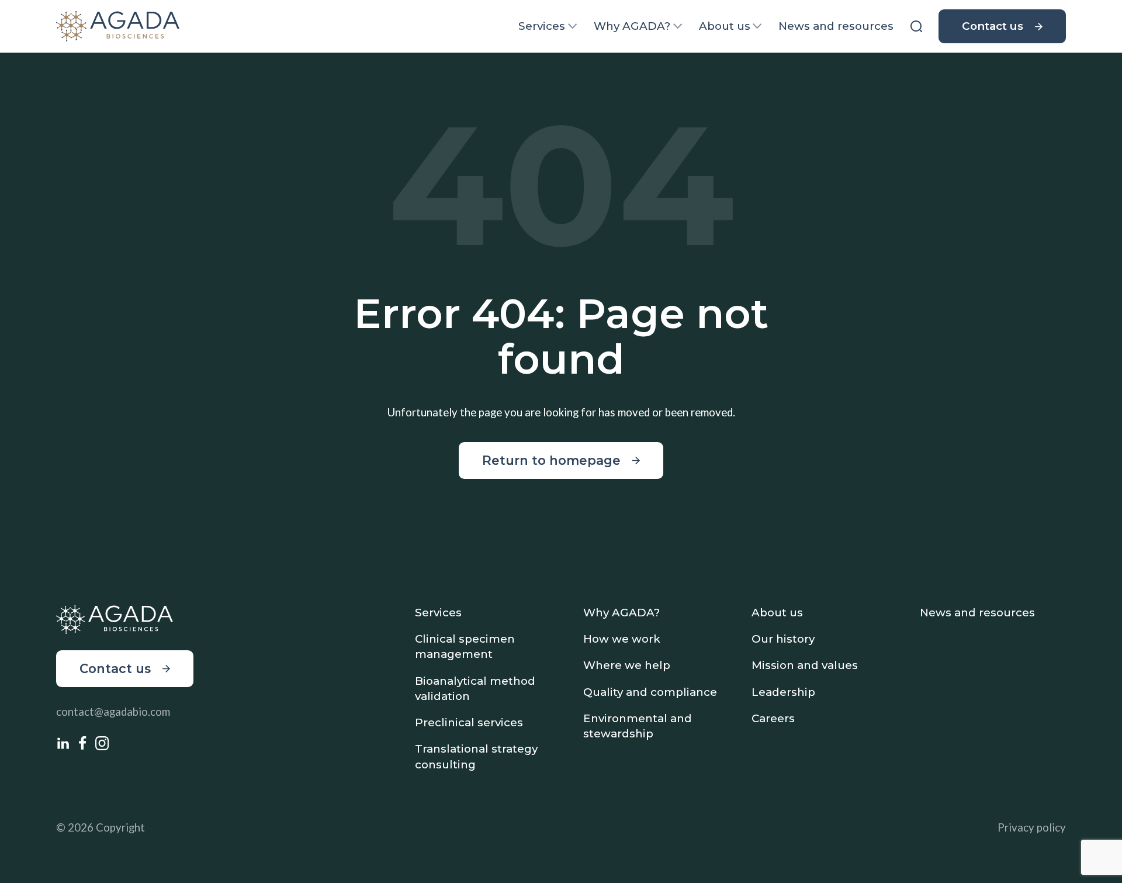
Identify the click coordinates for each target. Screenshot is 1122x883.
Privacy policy (1032, 827)
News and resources (836, 26)
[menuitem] (547, 26)
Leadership (783, 692)
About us (724, 26)
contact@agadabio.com (113, 711)
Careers (773, 718)
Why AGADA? (632, 26)
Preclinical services (469, 722)
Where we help (626, 665)
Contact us (992, 26)
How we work (621, 639)
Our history (783, 639)
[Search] (916, 26)
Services (541, 26)
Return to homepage (551, 460)
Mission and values (805, 665)
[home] (117, 26)
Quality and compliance (650, 692)
